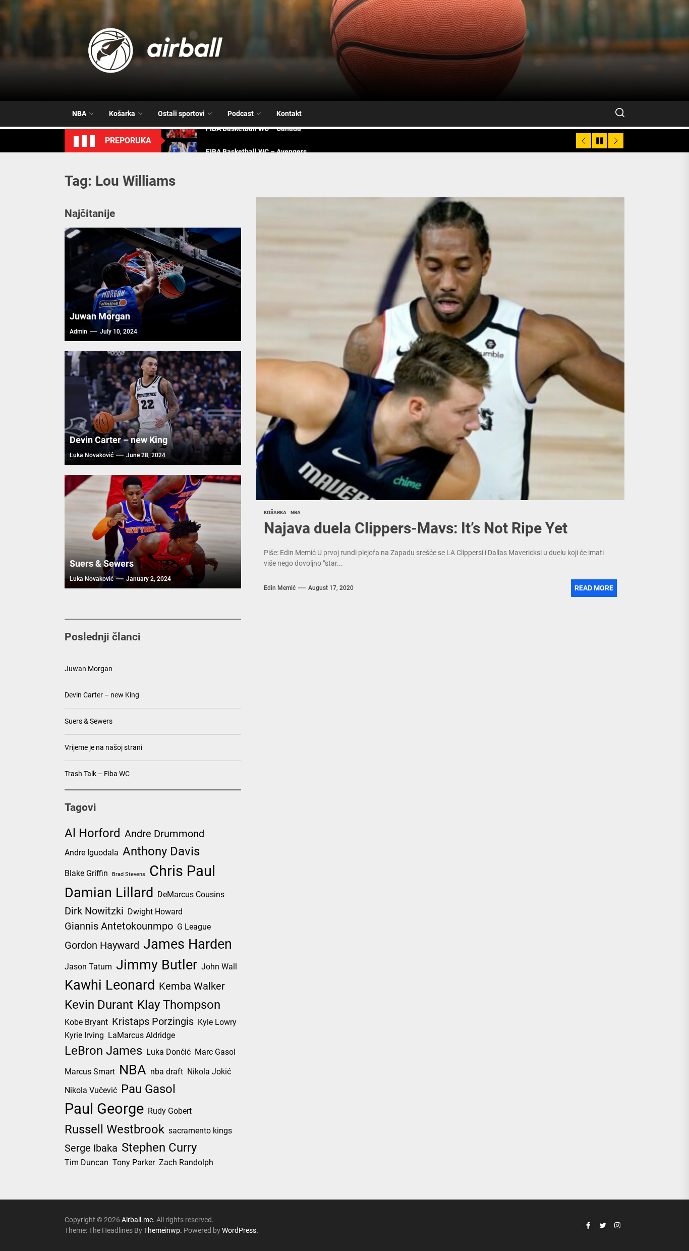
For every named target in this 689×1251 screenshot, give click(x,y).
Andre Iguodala (92, 852)
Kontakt (289, 114)
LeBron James (103, 1051)
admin (78, 331)
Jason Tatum (88, 966)
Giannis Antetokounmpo (119, 926)
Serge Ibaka (91, 1148)
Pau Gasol (148, 1089)
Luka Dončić (168, 1052)
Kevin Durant (99, 1005)
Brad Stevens (128, 874)
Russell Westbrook (114, 1129)
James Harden (187, 944)
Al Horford (93, 833)
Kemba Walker (192, 986)
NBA (79, 114)
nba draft (166, 1071)
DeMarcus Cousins (190, 894)
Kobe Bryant (86, 1022)
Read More (594, 588)
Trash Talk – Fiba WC (97, 774)
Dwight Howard (155, 911)
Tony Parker (133, 1162)
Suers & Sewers (102, 563)
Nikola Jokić (209, 1071)
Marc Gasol (215, 1052)
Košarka (122, 114)
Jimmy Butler (156, 965)
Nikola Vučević (91, 1090)
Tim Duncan (86, 1162)
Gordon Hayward (102, 945)
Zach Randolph (186, 1162)
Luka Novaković (91, 455)
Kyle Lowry (217, 1022)
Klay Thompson (178, 1005)
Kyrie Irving (84, 1035)
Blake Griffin (86, 873)
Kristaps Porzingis (153, 1021)
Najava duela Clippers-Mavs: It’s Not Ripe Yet (415, 528)
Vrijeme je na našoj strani (103, 747)
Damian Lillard (109, 893)
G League (194, 927)
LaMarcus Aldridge (141, 1035)
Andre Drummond (164, 834)
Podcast (240, 114)
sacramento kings (200, 1130)
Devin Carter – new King (118, 439)
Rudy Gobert (170, 1111)
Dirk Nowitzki (94, 911)
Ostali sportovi (181, 114)
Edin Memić (280, 587)
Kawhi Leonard (110, 985)
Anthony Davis (161, 851)
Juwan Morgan (100, 316)
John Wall (219, 966)
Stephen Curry (159, 1147)
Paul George (104, 1108)
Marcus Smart (90, 1071)
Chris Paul (182, 871)
